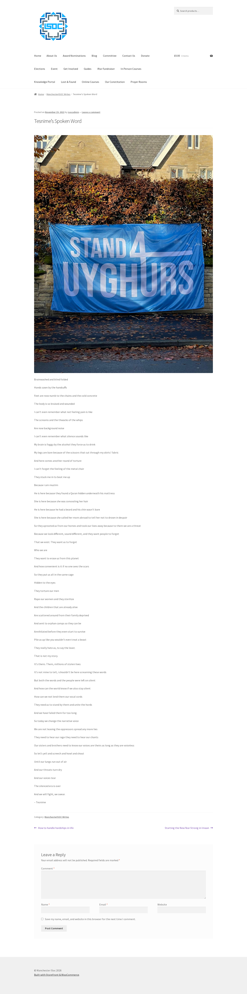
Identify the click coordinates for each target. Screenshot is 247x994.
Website (162, 904)
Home (37, 55)
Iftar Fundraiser (106, 68)
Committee (109, 55)
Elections (39, 68)
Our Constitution (115, 81)
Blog (94, 55)
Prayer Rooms (139, 81)
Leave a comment (91, 112)
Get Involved (71, 68)
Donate (145, 55)
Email (103, 904)
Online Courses (90, 81)
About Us (52, 55)
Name (45, 904)
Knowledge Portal (44, 81)
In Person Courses (131, 68)
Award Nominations (74, 55)
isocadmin (73, 112)
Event (54, 68)
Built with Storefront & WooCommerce (56, 974)
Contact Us (128, 55)
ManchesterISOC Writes (58, 94)
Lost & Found (68, 81)
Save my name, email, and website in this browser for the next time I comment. (90, 919)
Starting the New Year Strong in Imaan (187, 828)
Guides (87, 68)
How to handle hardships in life (56, 828)
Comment (48, 868)
